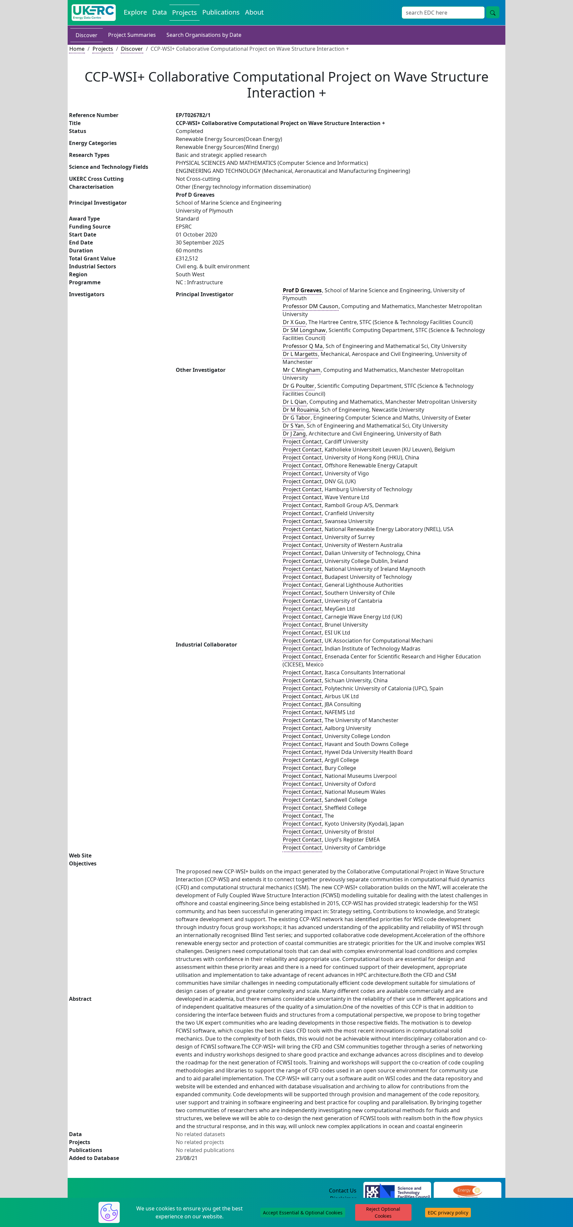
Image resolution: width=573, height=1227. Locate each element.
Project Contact (302, 441)
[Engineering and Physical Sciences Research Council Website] (467, 1190)
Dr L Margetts (300, 354)
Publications (221, 12)
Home (77, 48)
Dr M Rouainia (301, 409)
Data (159, 12)
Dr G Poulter (298, 385)
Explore (135, 12)
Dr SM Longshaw (304, 330)
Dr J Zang (294, 433)
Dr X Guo (294, 322)
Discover (86, 35)
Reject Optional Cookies (383, 1212)
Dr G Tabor (296, 417)
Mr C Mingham (301, 370)
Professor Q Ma (303, 346)
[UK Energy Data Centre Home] (94, 13)
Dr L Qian (294, 401)
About (254, 12)
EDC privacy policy (448, 1212)
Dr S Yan (293, 425)
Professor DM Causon (310, 306)
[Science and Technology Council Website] (397, 1190)
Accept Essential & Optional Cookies (303, 1212)
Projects (184, 12)
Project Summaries (132, 34)
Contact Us (342, 1190)
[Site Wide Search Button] (492, 12)
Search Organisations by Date (203, 34)
